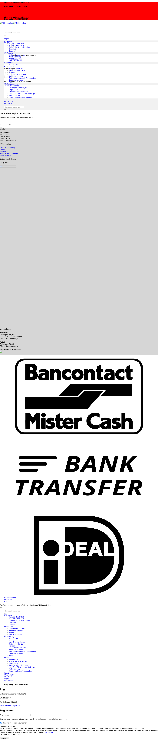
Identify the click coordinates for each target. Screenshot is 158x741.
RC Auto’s (8, 41)
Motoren (12, 646)
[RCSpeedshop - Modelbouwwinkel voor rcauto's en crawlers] (13, 23)
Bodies (11, 59)
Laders (11, 66)
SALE (6, 99)
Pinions (11, 82)
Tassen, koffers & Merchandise (20, 97)
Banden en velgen (16, 57)
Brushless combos (16, 76)
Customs (12, 625)
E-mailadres (5, 715)
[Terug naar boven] (1, 607)
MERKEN (8, 103)
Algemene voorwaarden (9, 153)
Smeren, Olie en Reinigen (18, 92)
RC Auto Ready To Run (17, 43)
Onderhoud (8, 84)
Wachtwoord (5, 698)
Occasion (12, 623)
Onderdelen (8, 53)
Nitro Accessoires (15, 61)
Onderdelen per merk (17, 55)
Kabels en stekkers (16, 80)
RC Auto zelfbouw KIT (17, 45)
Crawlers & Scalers (16, 47)
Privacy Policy (5, 155)
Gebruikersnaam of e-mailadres (12, 694)
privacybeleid (48, 732)
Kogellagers (13, 90)
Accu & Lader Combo (17, 68)
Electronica (8, 63)
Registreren (4, 738)
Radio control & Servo (17, 70)
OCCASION (9, 101)
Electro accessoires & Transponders (22, 78)
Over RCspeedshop (7, 148)
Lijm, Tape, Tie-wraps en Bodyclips (22, 94)
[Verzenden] (5, 35)
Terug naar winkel (15, 59)
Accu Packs (13, 65)
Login (14, 702)
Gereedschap (14, 86)
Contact (3, 149)
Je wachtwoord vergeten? (10, 706)
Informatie (4, 151)
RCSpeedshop (10, 598)
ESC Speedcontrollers (17, 74)
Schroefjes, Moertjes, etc (18, 88)
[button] (6, 39)
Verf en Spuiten (14, 95)
